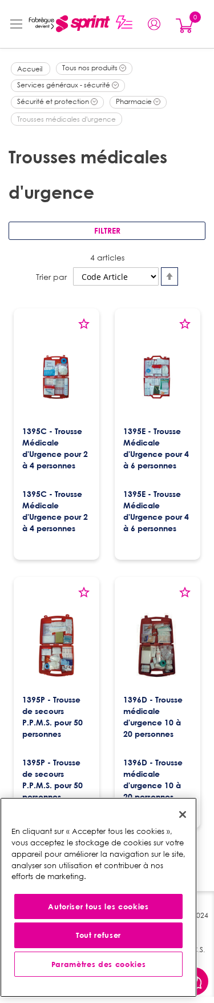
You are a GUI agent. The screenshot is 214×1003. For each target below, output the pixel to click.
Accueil (30, 69)
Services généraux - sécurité (64, 85)
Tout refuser (98, 935)
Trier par (51, 277)
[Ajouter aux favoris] (84, 327)
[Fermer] (182, 814)
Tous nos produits (90, 67)
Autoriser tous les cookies (98, 906)
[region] (98, 897)
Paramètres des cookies (98, 964)
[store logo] (66, 24)
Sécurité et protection (54, 101)
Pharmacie (135, 101)
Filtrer (107, 230)
